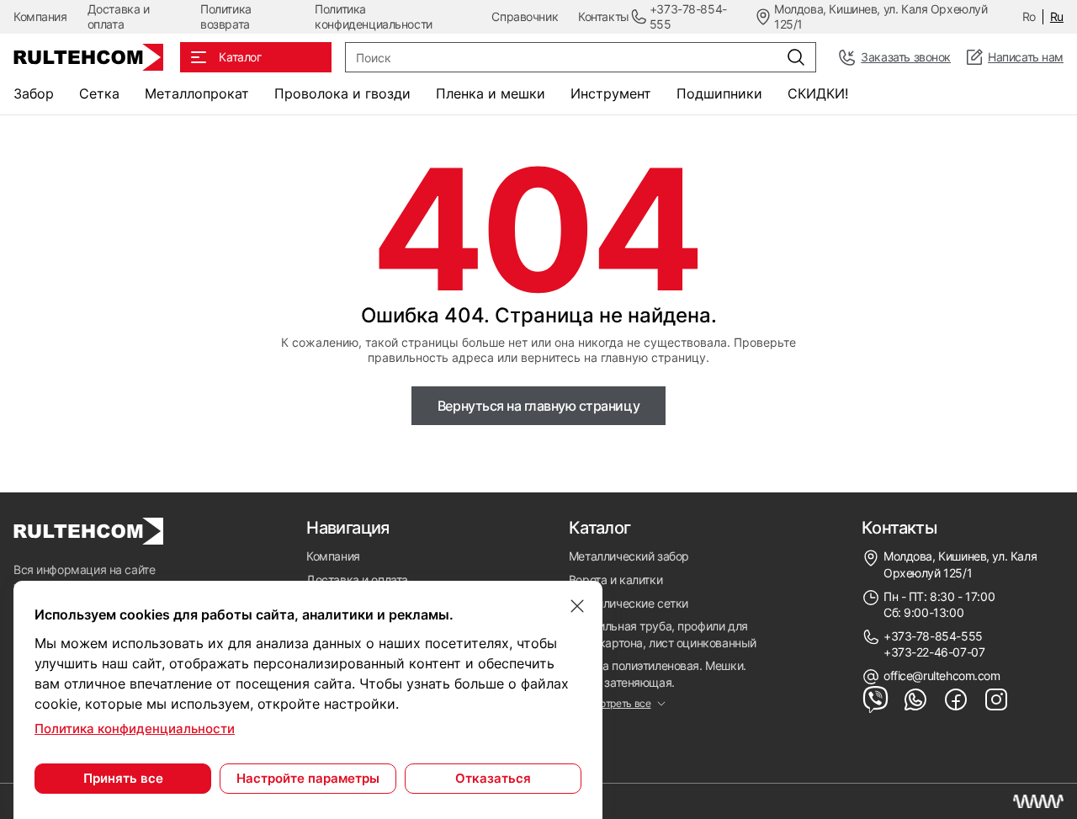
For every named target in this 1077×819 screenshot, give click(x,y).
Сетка (99, 93)
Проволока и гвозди (342, 93)
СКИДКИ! (818, 93)
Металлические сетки (628, 603)
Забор (33, 93)
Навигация (348, 528)
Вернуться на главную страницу (538, 405)
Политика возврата (226, 16)
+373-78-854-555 (933, 636)
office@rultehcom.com (941, 675)
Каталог (600, 528)
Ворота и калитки (615, 579)
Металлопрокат (197, 93)
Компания (40, 16)
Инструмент (610, 93)
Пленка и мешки (490, 93)
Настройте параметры (307, 778)
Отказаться (493, 778)
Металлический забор (629, 556)
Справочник (524, 16)
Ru (1057, 16)
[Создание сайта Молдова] (1038, 801)
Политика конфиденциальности (373, 16)
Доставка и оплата (119, 16)
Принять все (123, 778)
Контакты (603, 16)
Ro (1029, 16)
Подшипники (719, 93)
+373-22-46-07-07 (933, 652)
